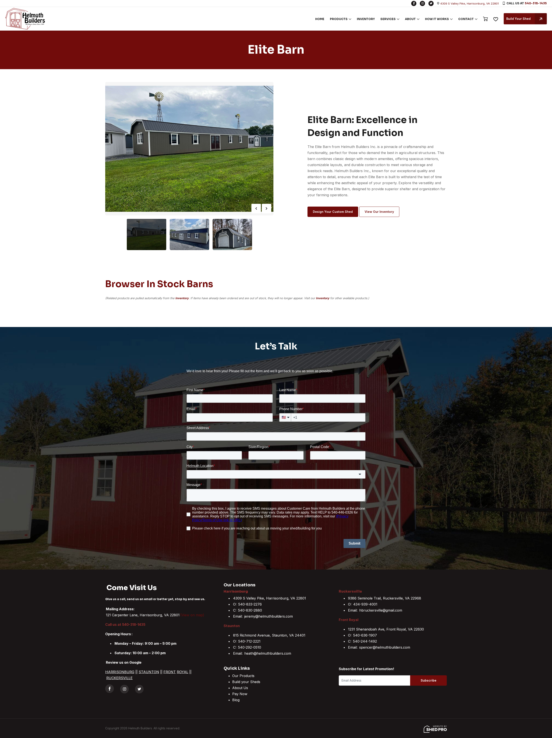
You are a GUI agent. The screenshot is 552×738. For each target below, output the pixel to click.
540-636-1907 (365, 635)
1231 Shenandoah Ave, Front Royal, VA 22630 (386, 629)
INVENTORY (366, 19)
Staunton (232, 626)
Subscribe (428, 680)
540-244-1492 (365, 641)
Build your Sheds (246, 682)
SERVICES (388, 19)
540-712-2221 (249, 641)
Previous (256, 208)
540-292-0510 (249, 647)
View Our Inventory (379, 211)
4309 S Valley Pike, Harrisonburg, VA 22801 (469, 3)
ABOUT (410, 19)
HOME (319, 19)
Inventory (182, 298)
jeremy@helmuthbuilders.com (268, 616)
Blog (236, 700)
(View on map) (192, 615)
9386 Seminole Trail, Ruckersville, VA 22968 (384, 598)
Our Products (243, 676)
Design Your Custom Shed (333, 211)
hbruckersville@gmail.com (380, 610)
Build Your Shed (518, 18)
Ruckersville (350, 591)
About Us (240, 688)
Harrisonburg (236, 591)
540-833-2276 (250, 604)
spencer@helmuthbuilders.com (384, 647)
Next (266, 208)
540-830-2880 (250, 610)
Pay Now (239, 694)
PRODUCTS (339, 19)
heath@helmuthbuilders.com (267, 653)
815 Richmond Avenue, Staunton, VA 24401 (269, 635)
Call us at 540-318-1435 (125, 624)
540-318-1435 (536, 3)
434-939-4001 (365, 604)
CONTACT (466, 19)
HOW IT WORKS (437, 19)
